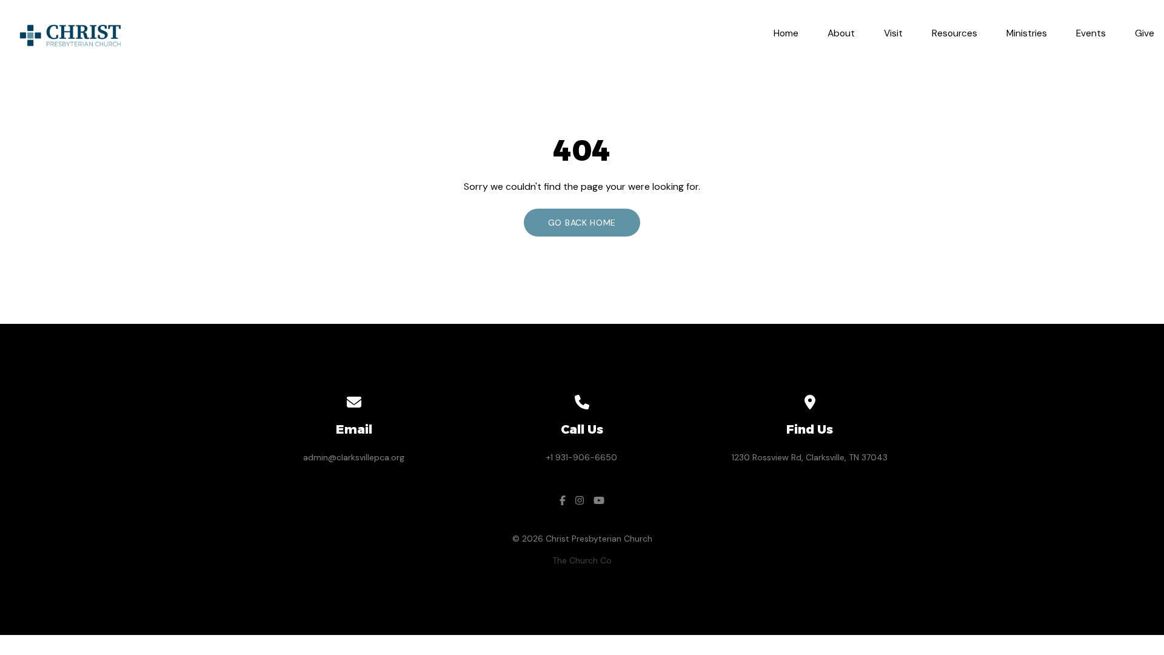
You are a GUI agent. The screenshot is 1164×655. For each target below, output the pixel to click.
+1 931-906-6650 (581, 457)
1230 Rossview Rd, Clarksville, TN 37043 (810, 457)
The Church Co (582, 560)
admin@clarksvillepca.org (353, 457)
